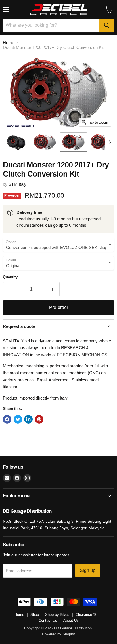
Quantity (10, 277)
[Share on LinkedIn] (28, 419)
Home (8, 42)
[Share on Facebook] (7, 419)
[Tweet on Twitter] (18, 419)
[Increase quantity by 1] (53, 289)
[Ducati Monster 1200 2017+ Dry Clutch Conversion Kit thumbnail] (16, 142)
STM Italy (17, 184)
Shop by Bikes (57, 614)
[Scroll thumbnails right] (109, 142)
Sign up (87, 570)
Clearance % (86, 614)
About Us (71, 620)
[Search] (106, 25)
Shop (34, 614)
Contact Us (48, 620)
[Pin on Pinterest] (39, 419)
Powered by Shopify (58, 634)
